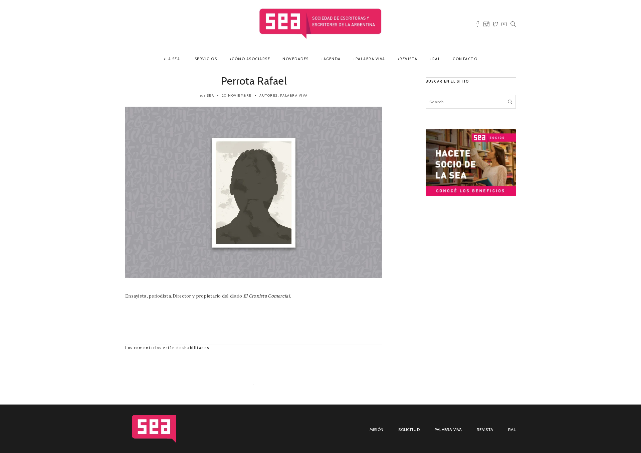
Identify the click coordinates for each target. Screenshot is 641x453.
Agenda (332, 58)
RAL (436, 58)
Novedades (295, 58)
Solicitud (409, 429)
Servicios (206, 58)
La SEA (173, 58)
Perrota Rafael (254, 80)
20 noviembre (237, 95)
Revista (409, 58)
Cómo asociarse (251, 58)
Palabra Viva (370, 58)
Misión (377, 429)
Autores (268, 95)
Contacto (465, 58)
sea (210, 95)
